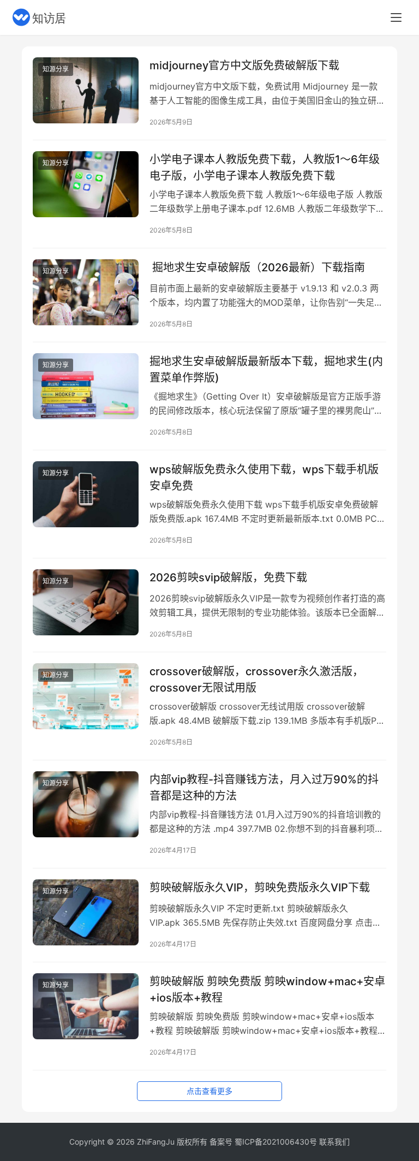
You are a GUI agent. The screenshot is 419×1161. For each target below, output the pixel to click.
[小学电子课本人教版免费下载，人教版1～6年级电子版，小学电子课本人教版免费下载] (86, 184)
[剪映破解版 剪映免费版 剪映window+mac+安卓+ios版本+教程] (86, 1006)
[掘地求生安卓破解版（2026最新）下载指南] (86, 292)
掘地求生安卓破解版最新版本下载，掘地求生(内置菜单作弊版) (266, 369)
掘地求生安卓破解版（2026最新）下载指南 (257, 267)
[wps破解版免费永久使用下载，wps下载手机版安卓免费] (86, 494)
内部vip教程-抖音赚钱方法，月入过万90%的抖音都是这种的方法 (264, 787)
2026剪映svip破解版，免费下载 (228, 577)
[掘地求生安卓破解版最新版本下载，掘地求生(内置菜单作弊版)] (86, 386)
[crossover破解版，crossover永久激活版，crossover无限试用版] (86, 696)
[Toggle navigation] (396, 17)
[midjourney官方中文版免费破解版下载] (86, 90)
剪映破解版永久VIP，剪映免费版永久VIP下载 (259, 887)
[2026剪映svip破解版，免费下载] (86, 602)
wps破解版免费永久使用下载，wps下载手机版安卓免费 (264, 477)
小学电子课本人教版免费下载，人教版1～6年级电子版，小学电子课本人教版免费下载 (264, 167)
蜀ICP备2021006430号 (276, 1141)
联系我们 (334, 1141)
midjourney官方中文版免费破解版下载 (244, 65)
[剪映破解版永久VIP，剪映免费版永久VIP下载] (86, 912)
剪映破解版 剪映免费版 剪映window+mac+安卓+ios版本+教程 (267, 989)
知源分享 (56, 69)
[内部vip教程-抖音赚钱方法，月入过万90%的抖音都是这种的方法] (86, 804)
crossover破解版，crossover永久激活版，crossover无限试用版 (256, 679)
